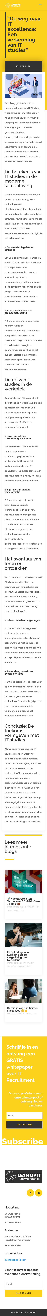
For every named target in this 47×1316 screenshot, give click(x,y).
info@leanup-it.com (15, 1259)
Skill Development (30, 907)
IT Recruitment (14, 907)
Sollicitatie (30, 1013)
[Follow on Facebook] (30, 1193)
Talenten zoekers (15, 910)
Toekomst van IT (24, 966)
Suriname (11, 966)
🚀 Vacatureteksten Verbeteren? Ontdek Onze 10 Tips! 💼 (23, 901)
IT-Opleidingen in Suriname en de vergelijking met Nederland (18, 956)
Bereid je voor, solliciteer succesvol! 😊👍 (22, 1009)
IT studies (23, 66)
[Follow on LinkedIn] (38, 1193)
